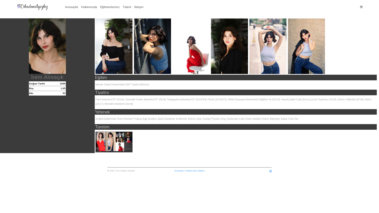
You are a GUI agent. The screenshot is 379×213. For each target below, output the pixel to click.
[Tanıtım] (114, 141)
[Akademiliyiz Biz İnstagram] (361, 7)
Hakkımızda (89, 7)
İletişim (138, 7)
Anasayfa (71, 7)
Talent (127, 7)
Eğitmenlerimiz (110, 7)
